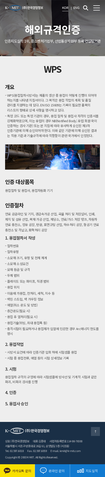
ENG (76, 7)
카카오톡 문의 (21, 470)
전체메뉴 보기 (96, 7)
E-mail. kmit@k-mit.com (65, 451)
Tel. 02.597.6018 (14, 451)
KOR (65, 7)
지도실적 (92, 470)
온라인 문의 (56, 470)
